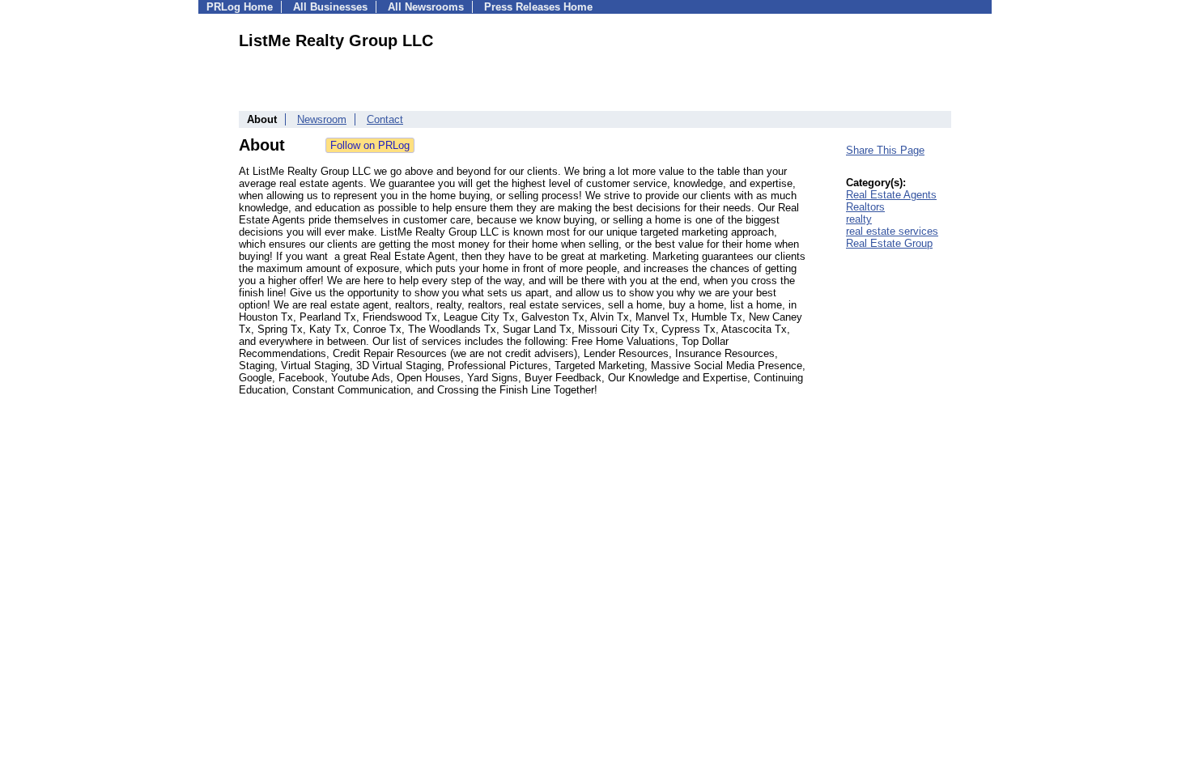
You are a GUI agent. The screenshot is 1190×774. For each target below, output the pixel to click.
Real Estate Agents (891, 195)
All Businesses (330, 7)
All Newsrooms (426, 7)
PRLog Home (239, 7)
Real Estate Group (889, 243)
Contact (385, 119)
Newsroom (321, 119)
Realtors (865, 207)
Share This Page (885, 150)
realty (859, 219)
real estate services (892, 231)
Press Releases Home (538, 7)
